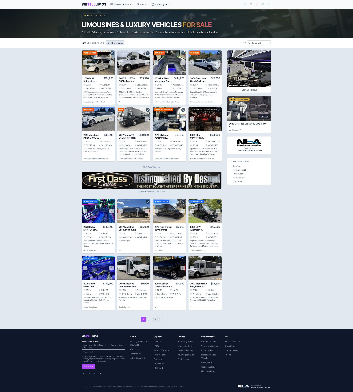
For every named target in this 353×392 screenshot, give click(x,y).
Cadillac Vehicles (208, 367)
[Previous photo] (85, 62)
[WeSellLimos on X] (84, 373)
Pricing (228, 354)
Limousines (236, 181)
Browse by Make (185, 341)
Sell (142, 4)
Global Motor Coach (90, 250)
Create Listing (231, 350)
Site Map (158, 359)
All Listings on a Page (187, 354)
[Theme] (251, 4)
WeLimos (94, 4)
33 (154, 319)
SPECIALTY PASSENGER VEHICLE (202, 158)
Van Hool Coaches (209, 346)
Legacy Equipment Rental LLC (94, 102)
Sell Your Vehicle (232, 341)
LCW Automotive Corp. (198, 250)
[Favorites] (257, 4)
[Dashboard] (269, 4)
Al (119, 102)
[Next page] (159, 319)
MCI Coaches (207, 350)
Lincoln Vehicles (208, 371)
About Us (134, 349)
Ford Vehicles (207, 362)
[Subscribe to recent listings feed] (100, 373)
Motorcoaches (238, 169)
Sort (244, 43)
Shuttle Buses (237, 177)
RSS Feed (158, 368)
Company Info (161, 4)
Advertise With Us (138, 358)
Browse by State (185, 346)
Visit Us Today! (249, 89)
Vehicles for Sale (121, 4)
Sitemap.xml (179, 386)
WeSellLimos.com (103, 386)
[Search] (245, 4)
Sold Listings (183, 359)
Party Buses (236, 173)
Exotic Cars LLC (125, 307)
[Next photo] (111, 62)
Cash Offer (230, 346)
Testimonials (135, 353)
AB (120, 250)
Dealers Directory (185, 350)
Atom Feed (159, 363)
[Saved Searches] (263, 4)
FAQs (156, 346)
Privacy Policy (160, 354)
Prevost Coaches (209, 341)
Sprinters (235, 166)
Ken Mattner (159, 250)
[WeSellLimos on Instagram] (89, 373)
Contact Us (159, 341)
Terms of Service (161, 350)
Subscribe (88, 366)
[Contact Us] (95, 373)
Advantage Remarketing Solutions (167, 102)
